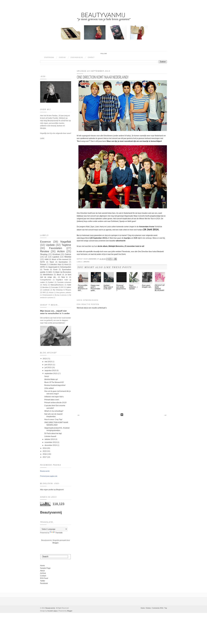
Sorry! (46, 376)
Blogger (55, 543)
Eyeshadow (63, 262)
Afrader (51, 292)
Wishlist (67, 257)
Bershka (45, 287)
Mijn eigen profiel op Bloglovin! (52, 490)
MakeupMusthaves (57, 285)
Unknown (92, 259)
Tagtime (66, 244)
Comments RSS (157, 608)
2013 (45, 359)
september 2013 (51, 373)
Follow (104, 53)
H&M (46, 259)
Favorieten (55, 248)
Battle (69, 285)
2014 (45, 448)
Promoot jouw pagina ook (48, 476)
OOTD (42, 267)
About (42, 571)
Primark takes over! (51, 400)
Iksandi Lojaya (52, 611)
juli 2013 (48, 368)
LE (46, 257)
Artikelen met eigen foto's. (54, 397)
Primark (43, 264)
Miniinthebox (48, 275)
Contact (91, 57)
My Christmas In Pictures (62, 290)
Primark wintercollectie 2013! (55, 403)
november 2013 (51, 442)
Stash (52, 262)
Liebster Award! (50, 436)
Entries (148, 608)
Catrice (68, 254)
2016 (45, 454)
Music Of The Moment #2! (54, 382)
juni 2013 (48, 365)
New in (64, 277)
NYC (44, 292)
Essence (45, 241)
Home (42, 566)
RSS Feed (44, 578)
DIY (62, 287)
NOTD (42, 262)
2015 (45, 451)
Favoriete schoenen (64, 282)
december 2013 (51, 445)
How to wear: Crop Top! (53, 419)
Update (87, 262)
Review (44, 251)
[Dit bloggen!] (110, 259)
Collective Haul (55, 264)
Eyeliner (51, 282)
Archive (43, 573)
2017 (45, 457)
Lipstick (55, 257)
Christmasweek (47, 295)
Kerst (66, 264)
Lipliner (68, 287)
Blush (59, 275)
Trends (46, 270)
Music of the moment (60, 259)
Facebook (44, 583)
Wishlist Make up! (51, 379)
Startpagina (49, 57)
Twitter (42, 581)
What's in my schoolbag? (53, 411)
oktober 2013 (50, 439)
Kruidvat (56, 254)
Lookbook (46, 290)
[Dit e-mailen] (107, 259)
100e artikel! (49, 388)
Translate (59, 533)
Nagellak (65, 241)
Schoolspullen (65, 267)
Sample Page (45, 568)
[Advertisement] (122, 392)
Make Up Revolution (63, 272)
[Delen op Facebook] (115, 259)
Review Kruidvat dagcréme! (54, 385)
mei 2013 (48, 362)
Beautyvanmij (44, 471)
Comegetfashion (45, 280)
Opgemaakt (52, 267)
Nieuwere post (78, 415)
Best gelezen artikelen (63, 292)
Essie (55, 270)
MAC (50, 272)
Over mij (62, 57)
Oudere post (165, 415)
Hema (45, 285)
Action (61, 251)
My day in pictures (61, 295)
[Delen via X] (113, 259)
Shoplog (43, 254)
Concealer (54, 287)
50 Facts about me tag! (53, 433)
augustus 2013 (50, 370)
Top (165, 608)
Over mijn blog (77, 57)
